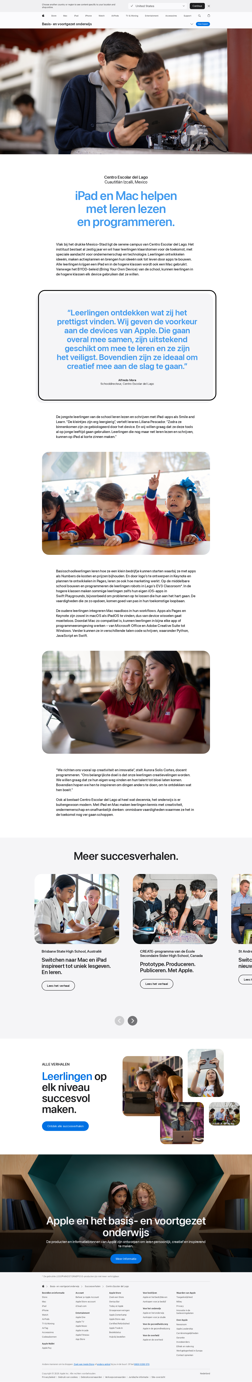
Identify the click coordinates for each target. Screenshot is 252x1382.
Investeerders (182, 1342)
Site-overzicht (158, 1377)
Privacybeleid (48, 1377)
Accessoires (48, 1332)
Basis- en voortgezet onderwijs (67, 24)
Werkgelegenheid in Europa (189, 1351)
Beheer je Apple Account (87, 1297)
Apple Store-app (117, 1319)
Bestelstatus (115, 1332)
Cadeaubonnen (49, 1337)
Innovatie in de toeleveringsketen (185, 1311)
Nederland (205, 1373)
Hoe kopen (203, 24)
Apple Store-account (85, 1301)
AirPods (45, 1319)
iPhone (45, 1310)
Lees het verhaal (58, 985)
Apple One (80, 1317)
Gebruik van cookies (68, 1377)
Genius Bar (114, 1301)
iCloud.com (81, 1306)
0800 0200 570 (141, 1364)
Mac (44, 1301)
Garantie (180, 1338)
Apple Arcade (82, 1330)
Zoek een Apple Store (84, 1364)
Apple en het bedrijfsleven (155, 1297)
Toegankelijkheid (184, 1297)
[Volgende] (132, 1021)
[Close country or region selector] (208, 6)
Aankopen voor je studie (154, 1317)
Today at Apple (116, 1306)
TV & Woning (48, 1323)
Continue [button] (197, 6)
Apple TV (80, 1322)
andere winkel (103, 1364)
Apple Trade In (116, 1328)
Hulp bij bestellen (117, 1337)
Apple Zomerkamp (118, 1315)
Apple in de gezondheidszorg (156, 1328)
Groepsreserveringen (119, 1310)
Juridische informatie (138, 1377)
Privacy (180, 1306)
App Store (80, 1339)
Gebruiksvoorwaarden (91, 1377)
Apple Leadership (184, 1329)
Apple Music (81, 1326)
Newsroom (181, 1324)
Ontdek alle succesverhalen (65, 1126)
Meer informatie (126, 1258)
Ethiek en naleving (185, 1346)
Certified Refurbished (119, 1323)
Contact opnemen (184, 1355)
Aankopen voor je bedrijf (154, 1301)
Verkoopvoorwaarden (115, 1377)
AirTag (45, 1328)
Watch (45, 1315)
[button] (158, 6)
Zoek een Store (116, 1297)
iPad (44, 1306)
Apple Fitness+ (82, 1335)
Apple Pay (47, 1348)
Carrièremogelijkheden (187, 1333)
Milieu (179, 1301)
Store (44, 1297)
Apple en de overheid (153, 1340)
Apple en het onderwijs (153, 1313)
